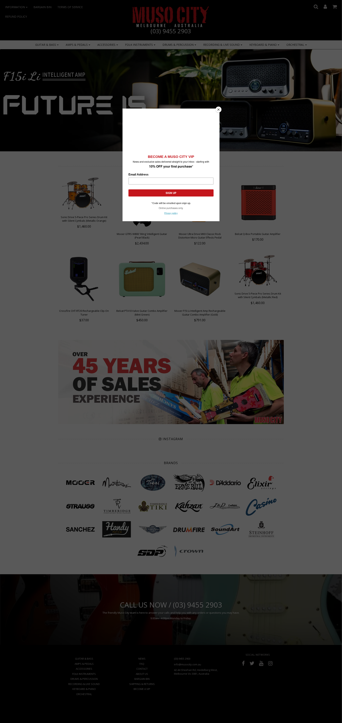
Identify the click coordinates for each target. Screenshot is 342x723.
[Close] (218, 110)
